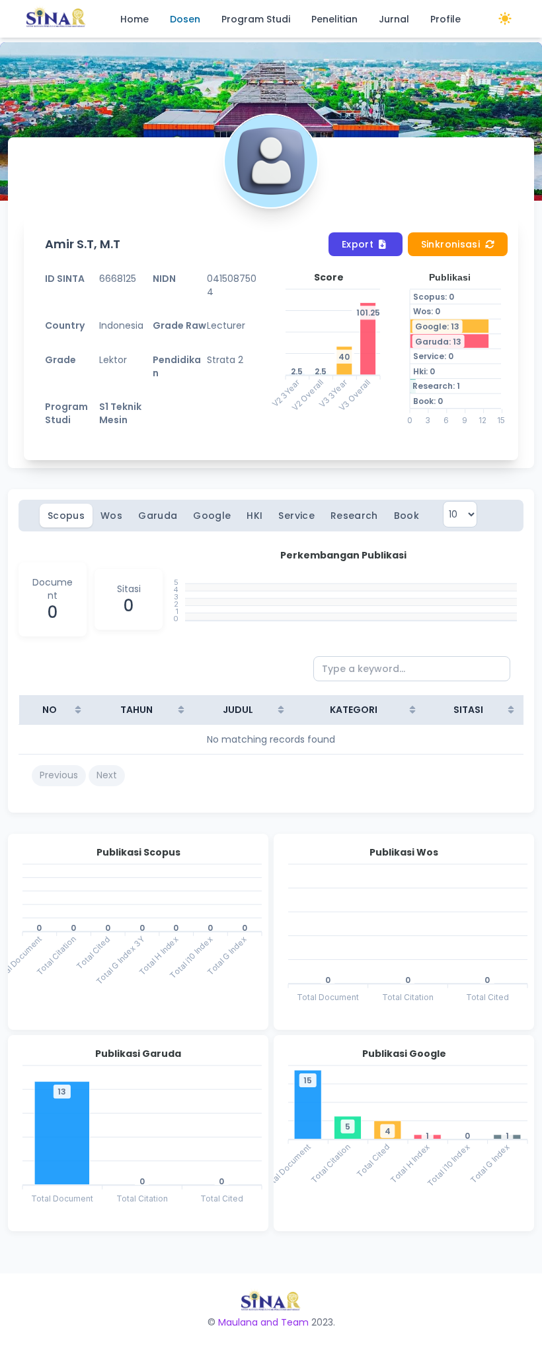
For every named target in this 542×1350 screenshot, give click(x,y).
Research (354, 515)
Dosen (185, 19)
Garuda (157, 515)
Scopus (66, 515)
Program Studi (255, 19)
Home (134, 19)
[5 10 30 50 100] (460, 515)
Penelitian (334, 19)
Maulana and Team (263, 1322)
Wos (111, 515)
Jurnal (394, 19)
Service (296, 515)
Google (212, 515)
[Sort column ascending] (78, 710)
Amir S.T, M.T (82, 244)
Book (406, 515)
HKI (254, 515)
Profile (445, 19)
